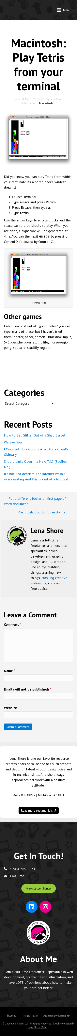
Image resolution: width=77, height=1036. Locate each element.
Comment (12, 624)
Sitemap (11, 1015)
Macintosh (46, 103)
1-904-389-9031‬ (22, 869)
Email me (17, 876)
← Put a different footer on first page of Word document (35, 501)
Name (9, 670)
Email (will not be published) (27, 689)
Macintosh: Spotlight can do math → (45, 512)
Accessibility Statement (56, 1016)
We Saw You (13, 442)
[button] (38, 888)
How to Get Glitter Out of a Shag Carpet (34, 435)
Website (10, 707)
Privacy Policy (30, 1016)
